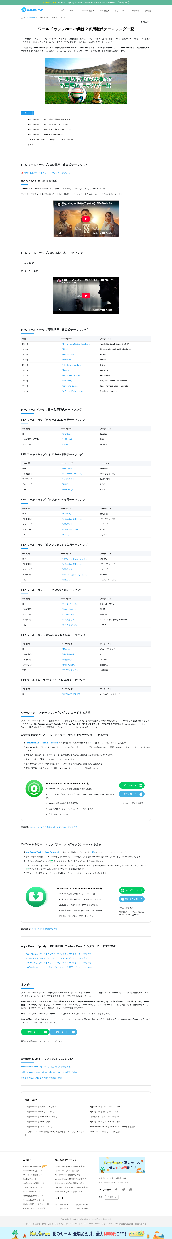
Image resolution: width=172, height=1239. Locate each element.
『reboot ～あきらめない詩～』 (74, 574)
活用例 (148, 11)
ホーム (72, 11)
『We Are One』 (68, 354)
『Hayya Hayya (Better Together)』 (76, 344)
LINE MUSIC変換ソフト (32, 1187)
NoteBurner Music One (32, 1166)
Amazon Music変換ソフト (33, 1175)
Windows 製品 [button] (87, 11)
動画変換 (128, 1224)
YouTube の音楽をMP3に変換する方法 (71, 1187)
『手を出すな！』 (68, 620)
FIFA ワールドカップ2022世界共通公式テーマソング (50, 119)
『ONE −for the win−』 (70, 529)
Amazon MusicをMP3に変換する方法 (70, 1179)
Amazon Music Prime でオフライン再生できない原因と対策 (46, 1067)
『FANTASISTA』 (68, 665)
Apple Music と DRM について (39, 1127)
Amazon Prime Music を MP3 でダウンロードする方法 (112, 1127)
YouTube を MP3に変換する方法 (43, 929)
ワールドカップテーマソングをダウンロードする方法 (50, 139)
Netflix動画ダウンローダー (34, 1196)
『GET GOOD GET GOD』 (71, 694)
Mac (91, 743)
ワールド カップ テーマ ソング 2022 (53, 18)
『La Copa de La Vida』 (71, 375)
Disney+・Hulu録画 (115, 1224)
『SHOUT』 (66, 580)
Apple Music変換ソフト (32, 1171)
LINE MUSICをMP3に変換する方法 (69, 1192)
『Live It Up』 (67, 349)
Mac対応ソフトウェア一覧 (34, 1208)
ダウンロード (120, 11)
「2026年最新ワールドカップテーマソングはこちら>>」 (47, 173)
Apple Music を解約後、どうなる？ (41, 1106)
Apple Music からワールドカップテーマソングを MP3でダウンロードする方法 (58, 954)
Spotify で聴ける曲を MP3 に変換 (104, 1111)
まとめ (30, 144)
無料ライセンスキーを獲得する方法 (114, 1178)
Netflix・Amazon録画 (96, 1224)
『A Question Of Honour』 (72, 474)
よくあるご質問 (61, 1208)
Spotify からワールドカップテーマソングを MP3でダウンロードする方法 (56, 958)
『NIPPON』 (66, 514)
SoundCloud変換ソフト (32, 1192)
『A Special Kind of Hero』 (72, 391)
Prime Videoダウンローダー (34, 1200)
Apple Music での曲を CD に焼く (40, 1111)
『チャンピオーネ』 (69, 604)
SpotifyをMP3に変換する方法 (68, 1175)
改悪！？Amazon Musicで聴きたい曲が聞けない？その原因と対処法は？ (51, 1072)
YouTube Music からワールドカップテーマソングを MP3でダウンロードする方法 (60, 967)
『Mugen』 (66, 649)
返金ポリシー (82, 1208)
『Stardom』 (66, 434)
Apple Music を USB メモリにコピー (105, 1106)
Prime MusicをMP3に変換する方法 (69, 1183)
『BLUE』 (65, 484)
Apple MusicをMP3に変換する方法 (69, 1166)
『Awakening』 (67, 489)
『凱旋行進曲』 (67, 524)
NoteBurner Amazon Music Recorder (42, 743)
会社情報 (36, 1224)
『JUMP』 (65, 444)
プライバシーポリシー (64, 1224)
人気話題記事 (30, 18)
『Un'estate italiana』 (70, 386)
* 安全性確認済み (126, 908)
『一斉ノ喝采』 (67, 439)
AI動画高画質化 (139, 1224)
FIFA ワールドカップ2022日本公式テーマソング (48, 124)
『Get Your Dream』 (69, 625)
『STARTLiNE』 (68, 614)
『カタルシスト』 (68, 479)
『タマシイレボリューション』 (74, 559)
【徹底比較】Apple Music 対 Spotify (105, 1116)
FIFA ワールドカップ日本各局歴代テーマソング (48, 134)
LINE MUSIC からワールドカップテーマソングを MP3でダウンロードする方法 (58, 963)
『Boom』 (65, 370)
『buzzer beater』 (69, 609)
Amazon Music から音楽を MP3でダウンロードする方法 (53, 827)
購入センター (82, 1204)
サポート (135, 11)
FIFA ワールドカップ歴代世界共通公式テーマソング (49, 129)
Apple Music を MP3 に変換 (38, 1122)
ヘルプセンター (61, 1204)
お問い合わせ (47, 1224)
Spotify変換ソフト (30, 1179)
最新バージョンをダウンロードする (114, 1182)
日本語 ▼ (147, 22)
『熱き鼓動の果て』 (69, 654)
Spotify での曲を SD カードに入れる (105, 1122)
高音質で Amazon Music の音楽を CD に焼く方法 (41, 1078)
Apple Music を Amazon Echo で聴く (42, 1116)
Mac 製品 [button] (104, 11)
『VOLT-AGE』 (67, 468)
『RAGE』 (65, 535)
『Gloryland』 (67, 381)
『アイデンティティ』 (70, 670)
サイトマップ (80, 1224)
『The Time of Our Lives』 (72, 365)
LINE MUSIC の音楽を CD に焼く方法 (105, 1132)
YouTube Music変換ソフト (34, 1183)
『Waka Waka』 (67, 360)
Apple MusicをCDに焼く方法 (67, 1171)
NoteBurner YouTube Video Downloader (43, 852)
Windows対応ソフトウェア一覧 (36, 1204)
